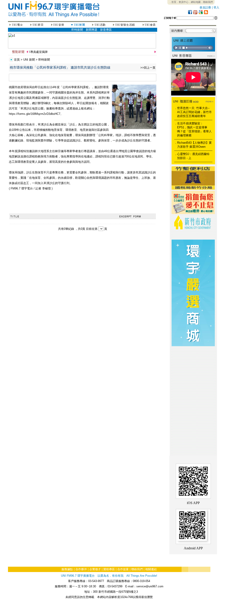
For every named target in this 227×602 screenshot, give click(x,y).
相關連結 (151, 569)
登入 (216, 7)
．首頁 (172, 2)
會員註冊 (205, 7)
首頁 (17, 59)
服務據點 (67, 569)
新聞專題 (91, 29)
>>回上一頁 (147, 67)
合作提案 (123, 569)
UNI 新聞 (29, 59)
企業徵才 (95, 569)
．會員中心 (182, 2)
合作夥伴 (81, 569)
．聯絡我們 (207, 2)
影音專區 (106, 29)
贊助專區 (109, 569)
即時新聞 (77, 29)
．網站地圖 (194, 2)
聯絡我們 (137, 569)
